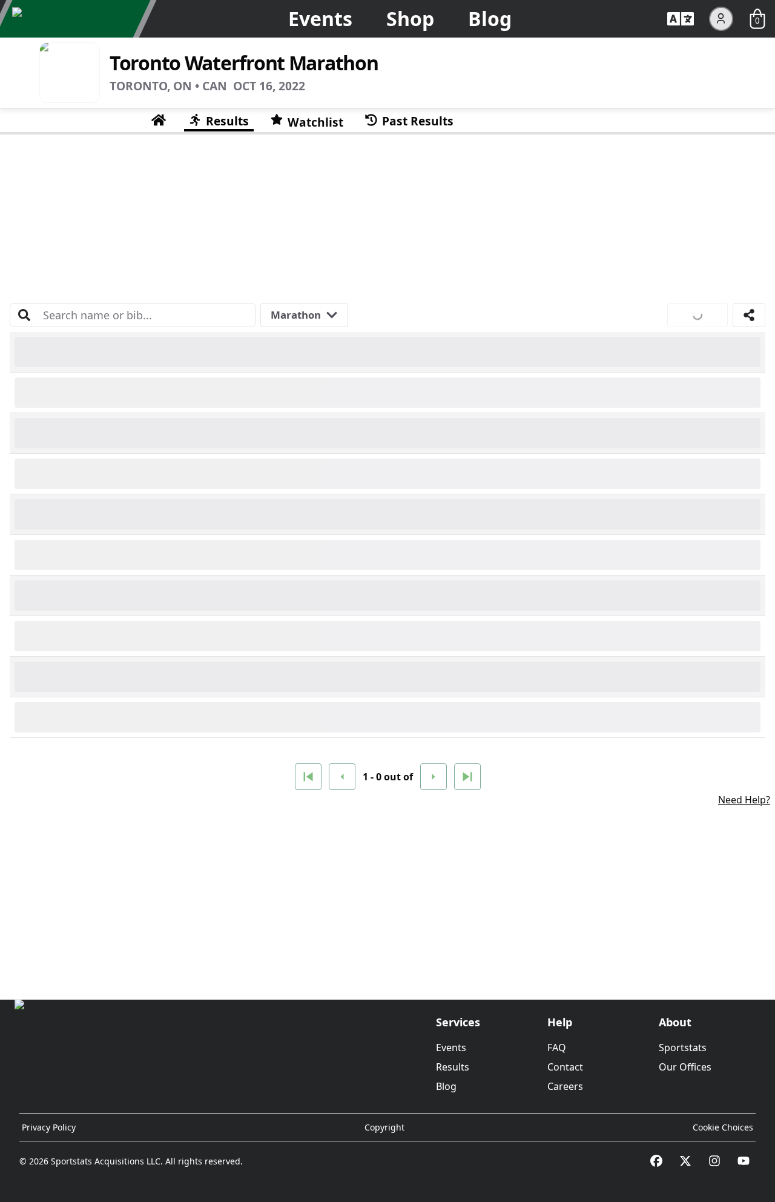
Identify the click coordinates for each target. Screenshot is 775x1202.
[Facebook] (656, 1161)
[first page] (308, 776)
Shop (410, 18)
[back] (342, 776)
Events (320, 18)
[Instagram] (714, 1161)
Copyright (384, 1127)
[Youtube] (743, 1161)
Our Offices (685, 1067)
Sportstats (683, 1047)
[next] (433, 776)
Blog (490, 18)
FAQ (556, 1047)
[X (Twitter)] (685, 1161)
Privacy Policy (49, 1127)
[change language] (680, 18)
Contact (565, 1067)
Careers (565, 1086)
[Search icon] (24, 315)
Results (452, 1067)
